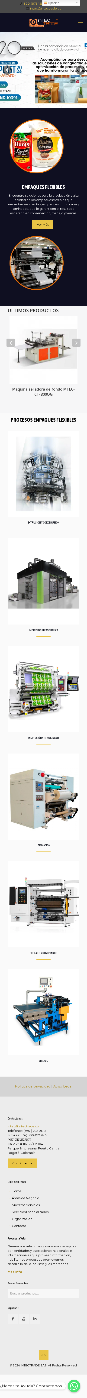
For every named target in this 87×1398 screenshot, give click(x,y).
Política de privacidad (32, 1086)
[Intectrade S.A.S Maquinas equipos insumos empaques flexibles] (43, 22)
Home (16, 1191)
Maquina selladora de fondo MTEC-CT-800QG (43, 392)
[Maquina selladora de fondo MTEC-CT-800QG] (43, 350)
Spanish (53, 3)
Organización (22, 1219)
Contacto (19, 1226)
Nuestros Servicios (26, 1205)
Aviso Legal (62, 1086)
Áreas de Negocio (25, 1198)
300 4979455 (33, 3)
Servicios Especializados (30, 1212)
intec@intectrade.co (45, 8)
